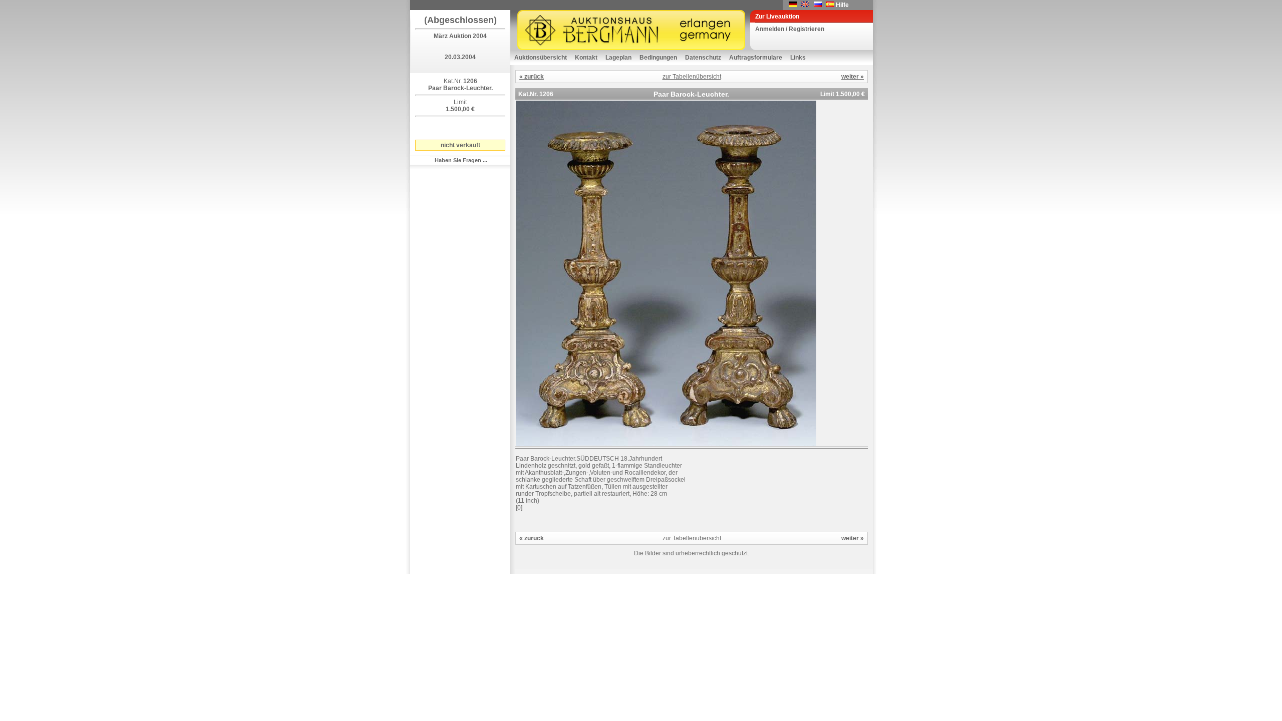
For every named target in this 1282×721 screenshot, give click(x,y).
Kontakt (586, 57)
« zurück (531, 76)
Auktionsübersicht (540, 57)
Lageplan (618, 57)
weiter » (852, 76)
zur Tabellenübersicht (692, 76)
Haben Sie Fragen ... (461, 160)
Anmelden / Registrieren (789, 29)
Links (798, 57)
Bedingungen (658, 57)
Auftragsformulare (755, 57)
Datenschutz (703, 57)
